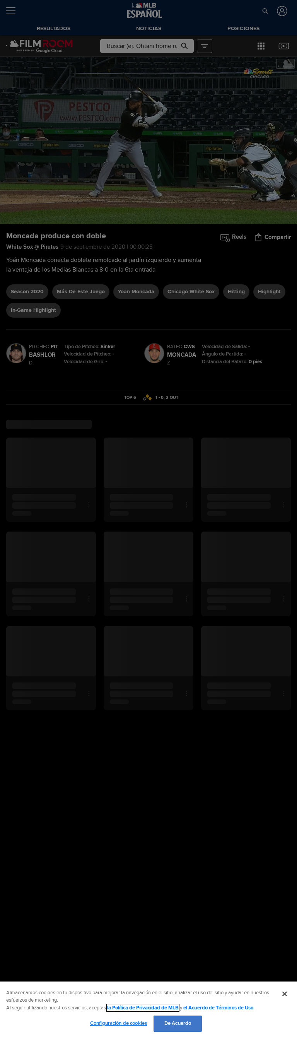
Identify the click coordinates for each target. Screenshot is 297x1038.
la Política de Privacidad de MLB (143, 1008)
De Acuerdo (177, 1023)
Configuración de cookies (118, 1023)
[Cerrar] (284, 993)
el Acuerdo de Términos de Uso (218, 1008)
